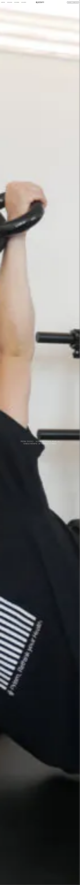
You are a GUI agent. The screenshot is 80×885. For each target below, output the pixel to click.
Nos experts (23, 2)
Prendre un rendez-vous (73, 2)
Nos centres (16, 2)
